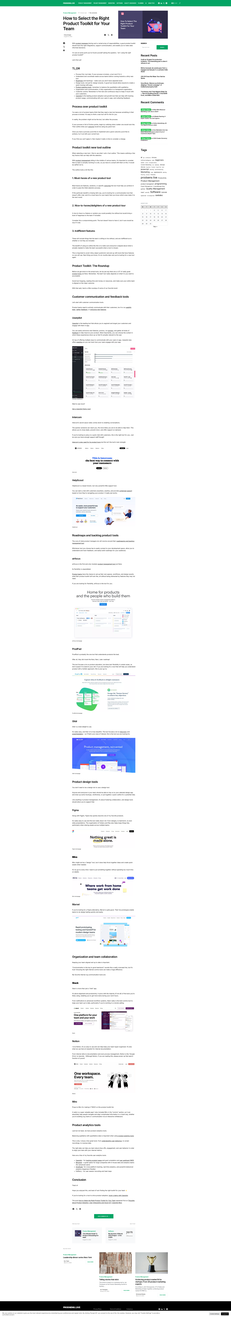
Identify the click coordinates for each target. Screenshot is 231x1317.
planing (164, 172)
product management (83, 160)
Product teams (77, 574)
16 (146, 217)
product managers (82, 43)
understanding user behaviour (112, 1141)
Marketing (145, 172)
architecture (148, 157)
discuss (143, 167)
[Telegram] (166, 3)
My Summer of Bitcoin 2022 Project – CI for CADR (115, 1235)
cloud (146, 162)
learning (152, 169)
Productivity (162, 178)
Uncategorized (150, 195)
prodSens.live (69, 3)
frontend (153, 167)
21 (165, 217)
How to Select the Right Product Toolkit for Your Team (97, 1200)
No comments (93, 13)
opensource (158, 172)
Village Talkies (146, 109)
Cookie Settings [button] (214, 1314)
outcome (91, 127)
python (143, 189)
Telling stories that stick (109, 1279)
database (157, 164)
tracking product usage (94, 1160)
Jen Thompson (104, 1289)
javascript (145, 169)
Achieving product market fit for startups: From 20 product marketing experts (150, 1281)
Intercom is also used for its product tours (86, 442)
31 (150, 223)
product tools (77, 274)
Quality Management (155, 188)
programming (161, 184)
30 (146, 223)
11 (154, 213)
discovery (123, 732)
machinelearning (159, 169)
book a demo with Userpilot (118, 1195)
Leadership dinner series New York (77, 1257)
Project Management (146, 186)
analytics (80, 342)
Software (111, 1231)
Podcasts (153, 174)
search (162, 47)
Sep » (155, 226)
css (153, 164)
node (152, 172)
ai (141, 157)
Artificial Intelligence (146, 160)
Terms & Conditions (115, 1309)
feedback (75, 333)
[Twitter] (164, 3)
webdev (159, 195)
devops (162, 165)
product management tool (107, 564)
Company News (153, 162)
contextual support (125, 491)
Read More (90, 1262)
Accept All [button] (225, 1314)
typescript (143, 195)
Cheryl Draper (67, 35)
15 (142, 217)
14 (165, 213)
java (163, 167)
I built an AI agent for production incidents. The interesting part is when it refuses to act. (154, 61)
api (144, 157)
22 (142, 220)
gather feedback (81, 309)
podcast (148, 174)
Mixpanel (79, 1162)
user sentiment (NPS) (127, 1160)
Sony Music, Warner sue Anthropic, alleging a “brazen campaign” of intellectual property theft (152, 85)
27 (162, 220)
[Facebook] (159, 3)
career (142, 162)
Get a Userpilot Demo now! (81, 409)
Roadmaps (79, 81)
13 (162, 213)
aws (153, 160)
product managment (147, 184)
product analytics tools (126, 1136)
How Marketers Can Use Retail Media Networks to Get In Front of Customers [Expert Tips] (154, 131)
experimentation (77, 734)
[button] (174, 3)
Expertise (148, 167)
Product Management (69, 13)
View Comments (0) (103, 1216)
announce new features (98, 309)
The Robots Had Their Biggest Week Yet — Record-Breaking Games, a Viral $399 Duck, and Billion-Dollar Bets (154, 93)
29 (142, 223)
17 (150, 217)
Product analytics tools (83, 87)
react (142, 192)
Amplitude (79, 1167)
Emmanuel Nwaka (140, 1294)
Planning (143, 174)
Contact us (130, 1309)
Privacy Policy (97, 1309)
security (147, 192)
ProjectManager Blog (159, 186)
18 (154, 217)
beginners (159, 160)
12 (158, 213)
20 (162, 217)
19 (158, 217)
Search (144, 43)
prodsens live (149, 177)
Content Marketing (146, 164)
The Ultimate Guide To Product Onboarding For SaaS (90, 1235)
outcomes (107, 186)
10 (150, 213)
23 (146, 220)
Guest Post (158, 167)
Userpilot (79, 96)
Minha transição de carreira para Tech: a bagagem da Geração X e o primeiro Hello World (154, 70)
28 (166, 220)
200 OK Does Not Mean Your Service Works (153, 77)
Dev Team (66, 1261)
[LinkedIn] (161, 3)
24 (150, 220)
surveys (110, 330)
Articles (154, 157)
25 (154, 220)
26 (158, 220)
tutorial (164, 192)
